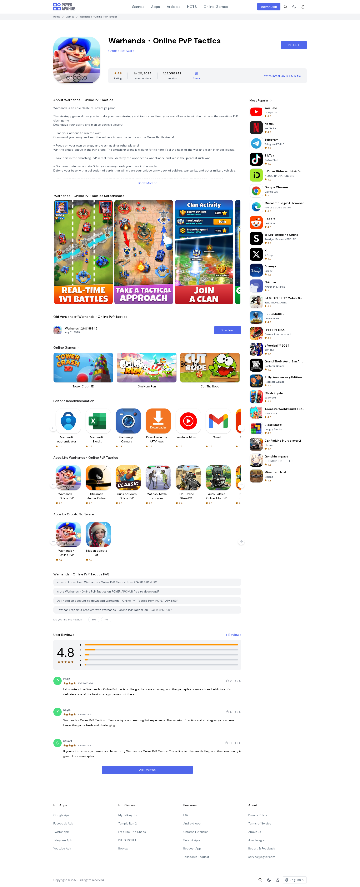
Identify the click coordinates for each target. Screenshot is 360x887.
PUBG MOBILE (127, 840)
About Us (254, 832)
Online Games (216, 6)
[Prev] (61, 252)
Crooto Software (121, 51)
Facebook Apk (63, 823)
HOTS (192, 6)
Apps (155, 6)
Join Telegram (257, 840)
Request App (192, 848)
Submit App (269, 7)
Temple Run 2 (127, 823)
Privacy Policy (257, 815)
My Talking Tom (128, 815)
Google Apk (61, 815)
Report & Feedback (261, 848)
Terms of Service (259, 823)
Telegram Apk (62, 840)
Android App (192, 823)
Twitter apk (61, 832)
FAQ (186, 815)
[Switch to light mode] (294, 6)
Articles (173, 6)
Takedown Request (196, 857)
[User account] (303, 6)
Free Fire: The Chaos (132, 832)
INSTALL (294, 45)
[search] (285, 6)
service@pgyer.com (261, 857)
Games (138, 6)
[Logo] (64, 7)
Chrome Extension (196, 832)
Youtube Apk (62, 848)
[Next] (233, 252)
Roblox (123, 848)
